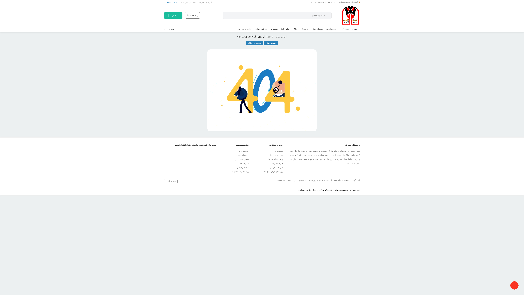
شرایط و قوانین (276, 167)
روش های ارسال (276, 155)
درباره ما (274, 29)
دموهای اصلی (317, 29)
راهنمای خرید (244, 151)
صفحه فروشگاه (254, 43)
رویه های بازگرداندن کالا (273, 172)
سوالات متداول (261, 29)
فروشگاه (304, 29)
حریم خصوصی (277, 163)
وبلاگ (295, 29)
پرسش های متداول (275, 159)
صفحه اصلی (331, 29)
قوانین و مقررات (244, 29)
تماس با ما (285, 29)
